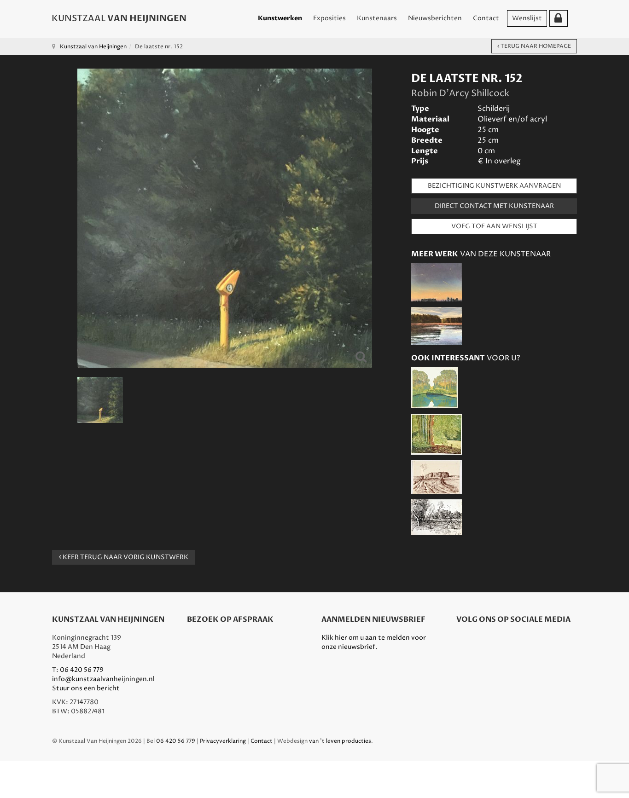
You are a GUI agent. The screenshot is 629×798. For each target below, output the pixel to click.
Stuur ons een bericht (86, 688)
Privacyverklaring (223, 741)
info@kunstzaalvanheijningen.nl (103, 679)
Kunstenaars (377, 18)
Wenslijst (527, 18)
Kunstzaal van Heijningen (93, 47)
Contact (486, 18)
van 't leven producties (340, 741)
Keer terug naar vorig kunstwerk (124, 557)
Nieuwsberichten (435, 18)
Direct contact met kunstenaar (494, 206)
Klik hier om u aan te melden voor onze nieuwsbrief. (373, 642)
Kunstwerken (280, 18)
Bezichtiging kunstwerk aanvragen (494, 185)
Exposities (329, 18)
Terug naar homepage (535, 46)
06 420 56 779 (82, 669)
